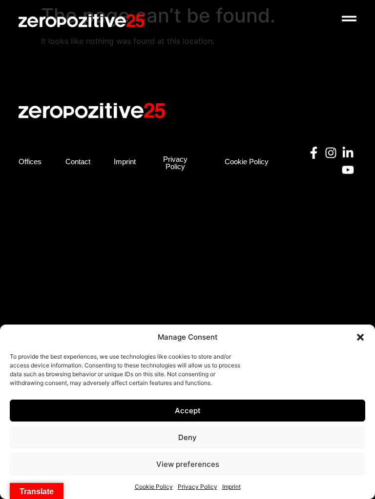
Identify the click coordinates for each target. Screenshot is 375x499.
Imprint (231, 486)
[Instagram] (330, 152)
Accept (188, 410)
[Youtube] (347, 169)
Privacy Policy (197, 486)
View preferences (187, 464)
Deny (187, 437)
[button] (360, 337)
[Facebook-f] (313, 152)
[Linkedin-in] (347, 152)
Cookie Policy (154, 486)
